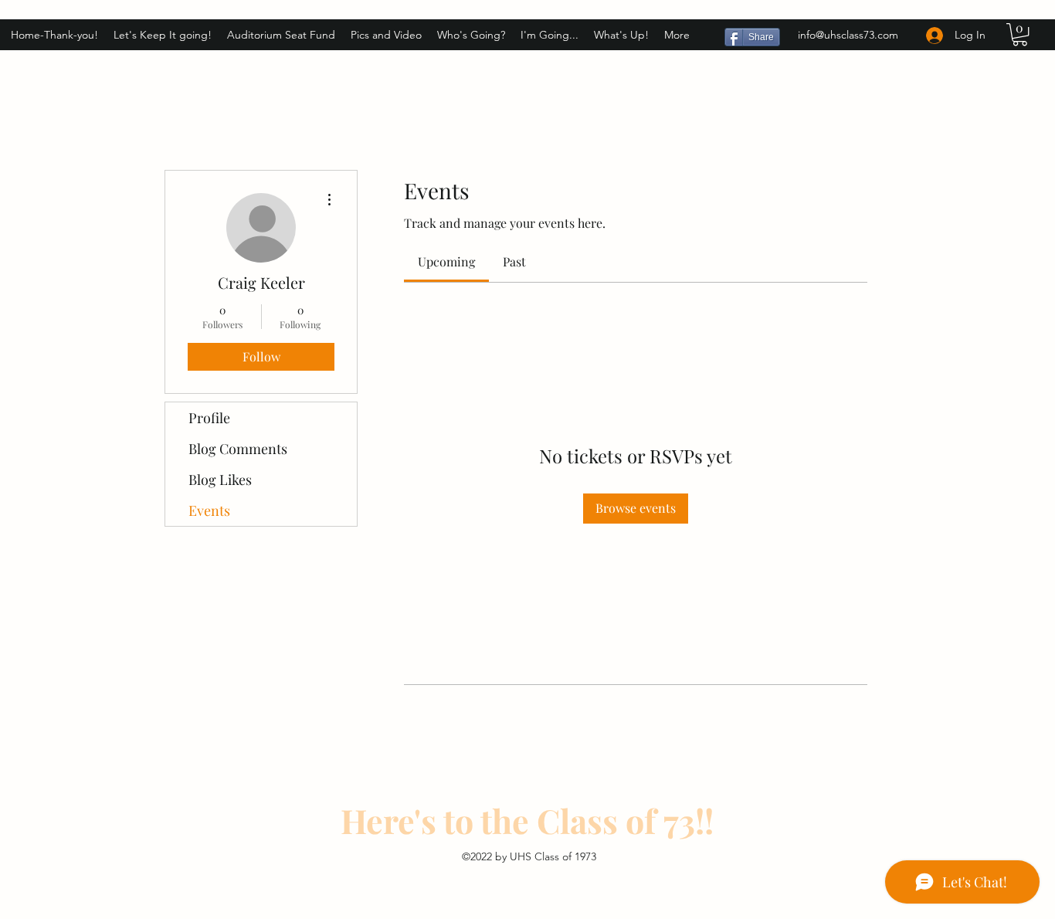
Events (209, 510)
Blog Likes (220, 479)
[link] (446, 261)
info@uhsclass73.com (848, 35)
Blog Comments (237, 448)
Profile (209, 418)
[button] (1019, 34)
